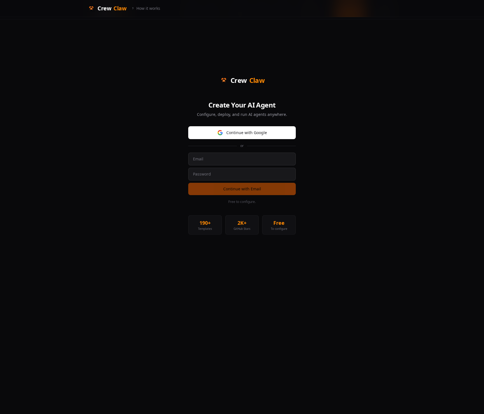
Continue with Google (246, 132)
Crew (111, 8)
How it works (148, 8)
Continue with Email (242, 188)
